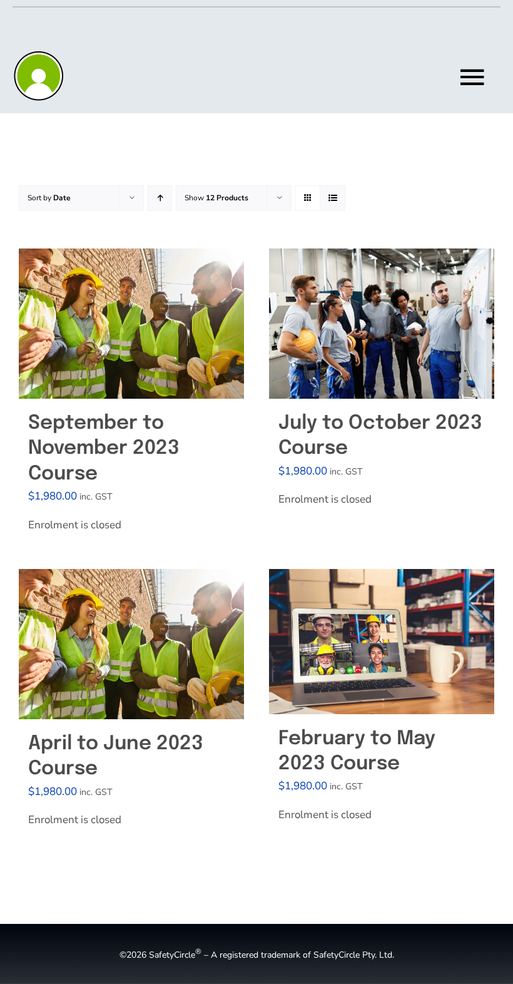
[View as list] (332, 198)
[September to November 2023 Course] (131, 324)
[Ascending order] (160, 198)
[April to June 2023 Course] (131, 644)
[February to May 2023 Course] (381, 641)
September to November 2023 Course (104, 449)
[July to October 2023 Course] (381, 324)
